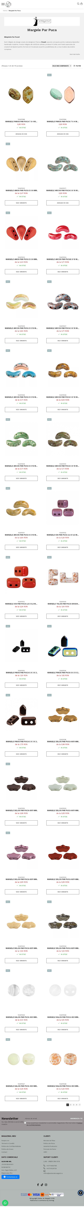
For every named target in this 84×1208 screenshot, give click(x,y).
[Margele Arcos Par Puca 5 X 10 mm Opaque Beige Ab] (21, 301)
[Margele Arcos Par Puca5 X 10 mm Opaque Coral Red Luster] (62, 232)
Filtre (78, 66)
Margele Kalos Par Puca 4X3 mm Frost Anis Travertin (62, 1086)
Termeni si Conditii (8, 1143)
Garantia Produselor (50, 1146)
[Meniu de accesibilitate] (80, 1193)
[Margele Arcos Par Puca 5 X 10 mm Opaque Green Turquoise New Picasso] (62, 439)
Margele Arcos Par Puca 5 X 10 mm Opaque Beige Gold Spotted (21, 535)
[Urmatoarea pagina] (79, 1105)
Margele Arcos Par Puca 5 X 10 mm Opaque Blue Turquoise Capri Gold (21, 397)
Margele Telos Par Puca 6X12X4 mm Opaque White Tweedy (63, 604)
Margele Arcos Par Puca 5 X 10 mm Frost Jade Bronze (62, 190)
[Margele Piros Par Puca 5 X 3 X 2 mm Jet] (21, 646)
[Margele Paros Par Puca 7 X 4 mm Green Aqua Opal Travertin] (21, 95)
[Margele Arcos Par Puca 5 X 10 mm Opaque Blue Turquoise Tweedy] (62, 301)
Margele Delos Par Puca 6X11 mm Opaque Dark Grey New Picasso (62, 948)
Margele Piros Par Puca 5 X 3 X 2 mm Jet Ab (62, 673)
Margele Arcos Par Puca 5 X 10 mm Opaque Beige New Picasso (62, 397)
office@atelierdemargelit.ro (53, 1173)
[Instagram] (46, 1185)
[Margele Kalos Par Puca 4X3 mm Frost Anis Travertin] (62, 1059)
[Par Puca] (42, 21)
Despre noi (5, 1140)
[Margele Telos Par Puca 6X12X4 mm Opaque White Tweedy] (62, 577)
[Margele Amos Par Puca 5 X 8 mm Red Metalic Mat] (21, 232)
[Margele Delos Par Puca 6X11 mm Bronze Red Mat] (62, 852)
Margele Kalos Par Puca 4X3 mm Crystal (21, 1017)
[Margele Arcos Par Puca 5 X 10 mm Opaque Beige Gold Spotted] (21, 508)
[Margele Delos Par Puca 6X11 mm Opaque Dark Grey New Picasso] (62, 921)
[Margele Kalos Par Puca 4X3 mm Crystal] (21, 990)
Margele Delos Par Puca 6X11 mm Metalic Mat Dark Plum (21, 879)
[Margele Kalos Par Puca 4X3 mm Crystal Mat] (62, 990)
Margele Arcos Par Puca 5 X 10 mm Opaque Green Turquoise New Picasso (62, 466)
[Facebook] (38, 1185)
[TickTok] (42, 1185)
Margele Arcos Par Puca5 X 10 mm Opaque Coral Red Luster (63, 259)
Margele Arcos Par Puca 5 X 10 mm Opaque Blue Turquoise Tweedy (62, 328)
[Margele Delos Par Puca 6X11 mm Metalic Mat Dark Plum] (21, 852)
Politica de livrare (7, 1149)
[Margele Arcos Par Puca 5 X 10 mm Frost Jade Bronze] (62, 164)
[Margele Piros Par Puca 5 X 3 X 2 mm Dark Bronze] (21, 715)
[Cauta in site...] (78, 4)
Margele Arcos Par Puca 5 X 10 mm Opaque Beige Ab (21, 328)
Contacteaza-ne (11, 1177)
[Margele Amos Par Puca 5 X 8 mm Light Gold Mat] (21, 164)
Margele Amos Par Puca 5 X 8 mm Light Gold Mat (21, 190)
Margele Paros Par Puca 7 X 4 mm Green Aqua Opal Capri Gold (63, 121)
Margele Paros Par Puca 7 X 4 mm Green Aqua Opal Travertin (21, 121)
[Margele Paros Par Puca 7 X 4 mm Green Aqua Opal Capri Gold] (62, 95)
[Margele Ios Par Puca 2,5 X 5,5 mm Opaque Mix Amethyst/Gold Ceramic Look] (62, 508)
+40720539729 (51, 1168)
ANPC (45, 1152)
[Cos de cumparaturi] (81, 4)
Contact (4, 1152)
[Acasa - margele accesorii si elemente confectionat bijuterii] (14, 4)
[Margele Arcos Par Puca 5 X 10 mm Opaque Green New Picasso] (21, 439)
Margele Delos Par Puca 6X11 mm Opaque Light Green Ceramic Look (63, 810)
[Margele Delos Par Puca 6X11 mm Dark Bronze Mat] (21, 784)
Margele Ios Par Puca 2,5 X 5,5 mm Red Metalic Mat (21, 604)
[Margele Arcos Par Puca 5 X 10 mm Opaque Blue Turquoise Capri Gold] (21, 370)
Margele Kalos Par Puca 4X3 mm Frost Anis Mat (21, 1086)
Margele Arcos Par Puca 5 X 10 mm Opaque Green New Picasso (21, 466)
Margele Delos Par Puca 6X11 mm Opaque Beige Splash (21, 948)
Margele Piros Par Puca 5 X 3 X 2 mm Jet (21, 673)
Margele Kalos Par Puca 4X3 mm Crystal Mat (62, 1017)
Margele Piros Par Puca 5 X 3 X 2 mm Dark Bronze (21, 742)
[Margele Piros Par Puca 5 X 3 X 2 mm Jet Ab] (62, 646)
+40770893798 (51, 1166)
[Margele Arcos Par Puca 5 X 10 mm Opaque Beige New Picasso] (62, 370)
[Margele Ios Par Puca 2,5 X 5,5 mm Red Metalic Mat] (21, 577)
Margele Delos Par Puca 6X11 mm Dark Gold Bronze (62, 742)
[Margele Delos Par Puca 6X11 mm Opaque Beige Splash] (21, 921)
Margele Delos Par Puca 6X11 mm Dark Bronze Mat (21, 810)
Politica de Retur (49, 1143)
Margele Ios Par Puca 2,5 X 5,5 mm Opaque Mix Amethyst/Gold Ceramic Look (63, 535)
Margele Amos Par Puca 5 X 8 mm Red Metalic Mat (21, 259)
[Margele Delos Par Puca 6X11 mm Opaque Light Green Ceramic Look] (62, 784)
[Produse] (3, 4)
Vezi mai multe (75, 54)
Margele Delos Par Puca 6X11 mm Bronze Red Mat (62, 879)
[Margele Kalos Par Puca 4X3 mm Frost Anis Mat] (21, 1059)
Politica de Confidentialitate (11, 1146)
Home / (5, 10)
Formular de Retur (50, 1149)
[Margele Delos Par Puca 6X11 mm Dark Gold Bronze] (62, 715)
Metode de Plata (49, 1140)
